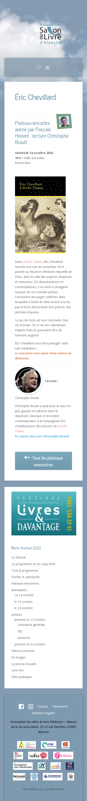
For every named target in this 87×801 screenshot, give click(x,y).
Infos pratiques (21, 677)
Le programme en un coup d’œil (33, 564)
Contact (42, 706)
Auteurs (16, 615)
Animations (19, 590)
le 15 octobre (24, 602)
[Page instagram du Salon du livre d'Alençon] (30, 708)
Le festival (18, 557)
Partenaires (60, 706)
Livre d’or (17, 670)
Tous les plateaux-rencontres (47, 461)
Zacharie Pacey (54, 789)
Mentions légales (43, 713)
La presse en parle (24, 664)
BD (20, 631)
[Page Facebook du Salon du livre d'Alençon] (21, 708)
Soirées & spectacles (25, 577)
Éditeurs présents (23, 651)
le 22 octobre (24, 608)
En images (18, 657)
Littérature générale (31, 625)
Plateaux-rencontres (25, 583)
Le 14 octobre (24, 595)
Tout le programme (24, 570)
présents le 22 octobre (30, 644)
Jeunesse (24, 638)
